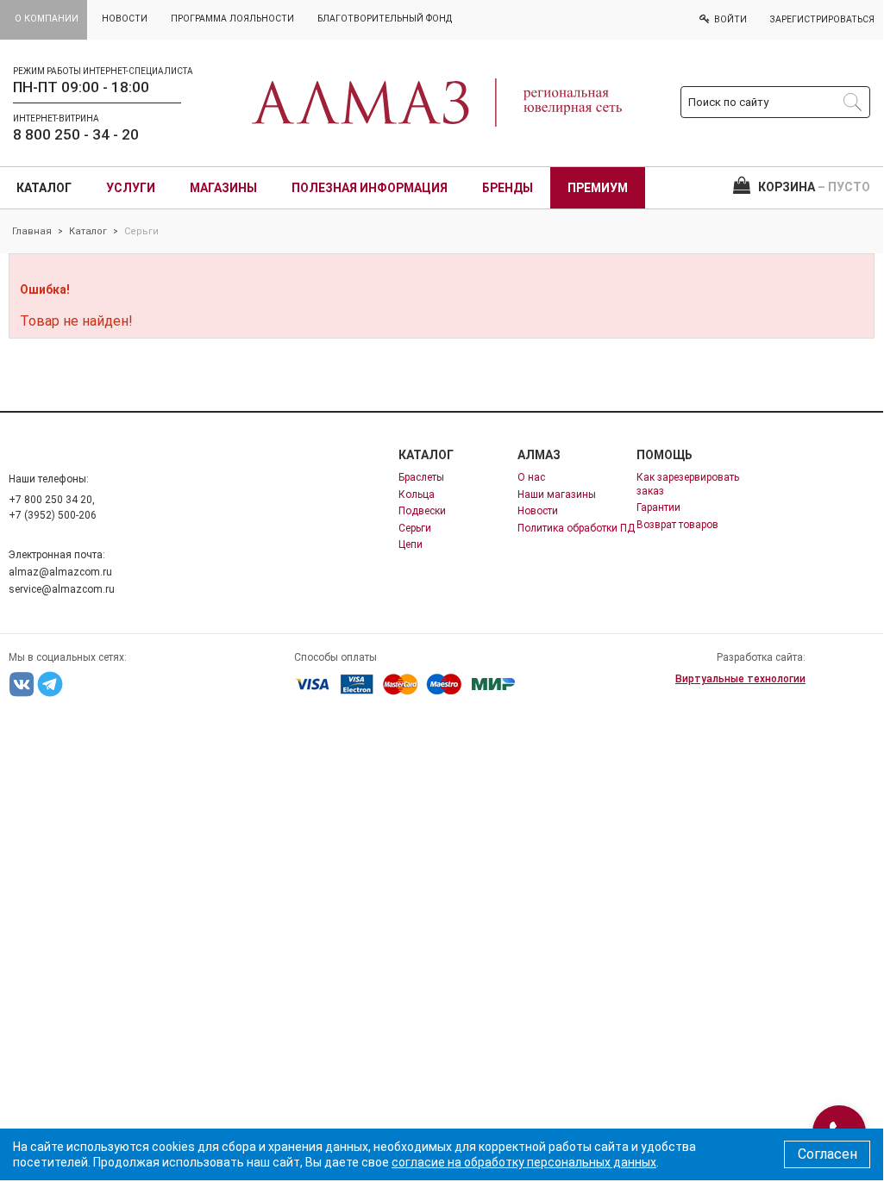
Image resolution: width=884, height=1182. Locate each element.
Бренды (507, 188)
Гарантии (658, 507)
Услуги (130, 188)
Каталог (44, 188)
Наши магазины (556, 494)
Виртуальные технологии (740, 679)
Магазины (223, 188)
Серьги (414, 528)
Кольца (416, 494)
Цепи (410, 544)
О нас (531, 477)
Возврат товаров (677, 525)
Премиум (597, 188)
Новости (537, 511)
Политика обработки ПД (576, 528)
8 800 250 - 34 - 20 (76, 134)
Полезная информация (370, 188)
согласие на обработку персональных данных (524, 1162)
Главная (32, 231)
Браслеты (421, 477)
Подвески (422, 511)
